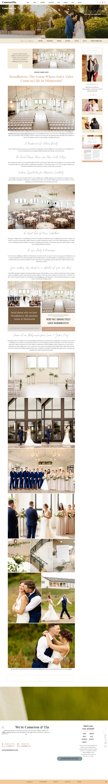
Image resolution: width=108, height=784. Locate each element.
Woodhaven (41, 277)
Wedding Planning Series (41, 72)
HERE (70, 669)
